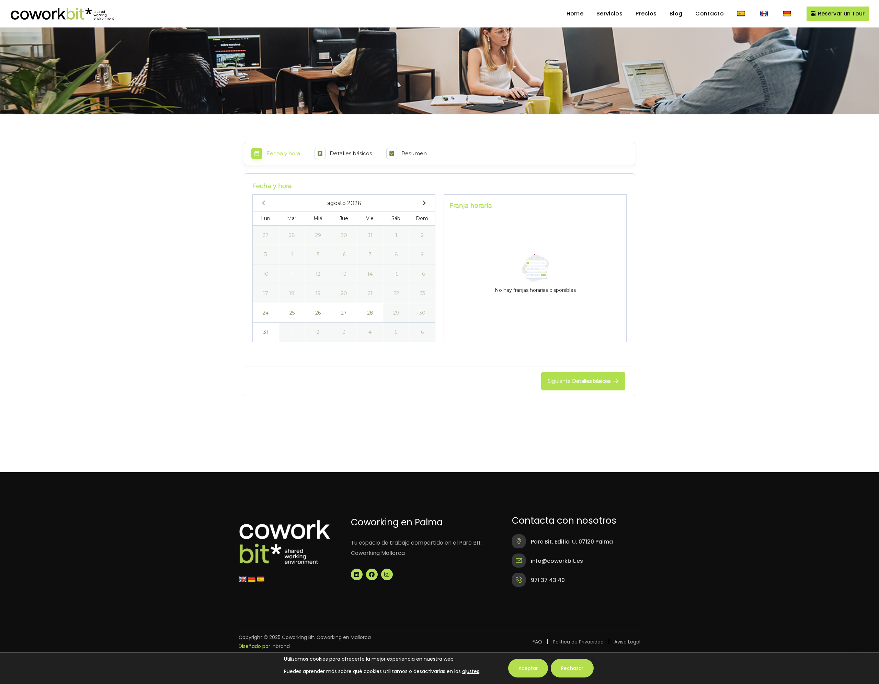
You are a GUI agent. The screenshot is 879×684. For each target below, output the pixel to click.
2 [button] (422, 235)
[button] (838, 14)
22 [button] (396, 293)
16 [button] (422, 274)
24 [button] (266, 313)
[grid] (343, 268)
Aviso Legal (627, 641)
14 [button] (370, 274)
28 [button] (292, 235)
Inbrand (281, 646)
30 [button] (344, 235)
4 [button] (292, 254)
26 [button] (318, 313)
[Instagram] (387, 574)
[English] (764, 13)
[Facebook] (372, 574)
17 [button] (265, 293)
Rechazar (572, 668)
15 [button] (396, 274)
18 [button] (292, 293)
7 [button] (370, 254)
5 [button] (318, 254)
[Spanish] (741, 13)
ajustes (470, 671)
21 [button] (370, 293)
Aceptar (528, 668)
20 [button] (344, 293)
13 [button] (344, 274)
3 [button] (265, 254)
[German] (787, 13)
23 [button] (422, 293)
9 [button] (422, 254)
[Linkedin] (357, 574)
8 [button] (396, 254)
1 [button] (396, 235)
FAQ (537, 641)
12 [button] (318, 274)
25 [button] (292, 313)
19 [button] (318, 293)
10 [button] (266, 274)
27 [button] (266, 235)
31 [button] (370, 235)
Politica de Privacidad (578, 641)
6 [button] (344, 254)
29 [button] (318, 235)
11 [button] (292, 274)
